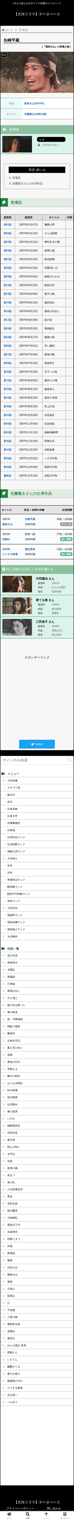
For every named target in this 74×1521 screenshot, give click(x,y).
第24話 (8, 337)
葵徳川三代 (13, 1224)
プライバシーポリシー (20, 1508)
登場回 (16, 177)
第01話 (8, 224)
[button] (69, 760)
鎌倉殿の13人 (15, 1380)
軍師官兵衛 (13, 1324)
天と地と (12, 997)
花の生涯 (12, 955)
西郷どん (12, 1352)
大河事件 (12, 936)
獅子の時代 (13, 1076)
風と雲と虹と (15, 1047)
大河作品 (12, 908)
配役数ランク (15, 886)
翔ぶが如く (13, 1146)
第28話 (8, 363)
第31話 (8, 380)
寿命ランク (13, 900)
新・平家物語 (15, 1019)
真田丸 (11, 1338)
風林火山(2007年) (34, 103)
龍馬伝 (11, 1295)
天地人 (11, 1288)
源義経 (11, 976)
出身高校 (12, 808)
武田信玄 (12, 1132)
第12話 (8, 285)
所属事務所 (13, 823)
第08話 (8, 267)
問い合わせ (54, 1508)
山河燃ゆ (12, 1104)
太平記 (11, 1154)
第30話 (8, 371)
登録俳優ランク (16, 922)
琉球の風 (12, 1168)
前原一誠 (30, 534)
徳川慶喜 (12, 1210)
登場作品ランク (16, 879)
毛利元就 (12, 1203)
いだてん (12, 1359)
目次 (32, 169)
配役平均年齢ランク (18, 893)
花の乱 (11, 1182)
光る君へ (12, 1395)
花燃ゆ (6, 539)
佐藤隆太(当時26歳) (35, 114)
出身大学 (12, 816)
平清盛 (11, 1310)
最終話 (7, 475)
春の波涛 (12, 1111)
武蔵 (9, 1246)
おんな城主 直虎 (16, 1345)
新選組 (11, 1253)
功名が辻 (12, 1267)
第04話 (8, 250)
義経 (9, 1260)
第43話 (8, 415)
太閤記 (11, 969)
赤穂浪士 (12, 962)
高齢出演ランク (16, 851)
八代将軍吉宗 (15, 1189)
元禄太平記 (13, 1040)
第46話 (8, 441)
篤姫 (9, 1281)
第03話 (8, 241)
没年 (9, 872)
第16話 (8, 311)
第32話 (8, 389)
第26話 (8, 345)
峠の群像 (12, 1090)
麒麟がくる (13, 1366)
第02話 (8, 233)
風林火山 (7, 524)
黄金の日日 (13, 1061)
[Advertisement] (37, 697)
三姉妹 (11, 983)
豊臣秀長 (30, 549)
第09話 (8, 276)
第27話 (8, 354)
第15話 (8, 302)
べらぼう (12, 1402)
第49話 (8, 466)
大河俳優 (12, 780)
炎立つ (11, 1175)
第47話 (8, 449)
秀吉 (9, 1196)
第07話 (8, 259)
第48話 (8, 458)
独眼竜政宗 (13, 1125)
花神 (9, 1054)
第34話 (8, 397)
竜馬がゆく (13, 990)
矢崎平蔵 (30, 519)
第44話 (8, 423)
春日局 (11, 1139)
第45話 (8, 432)
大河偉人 (12, 858)
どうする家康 (10, 554)
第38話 (8, 406)
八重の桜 (12, 1317)
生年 (9, 865)
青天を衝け (13, 1373)
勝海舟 (11, 1033)
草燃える (12, 1069)
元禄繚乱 (12, 1217)
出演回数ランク (16, 844)
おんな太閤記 (15, 1083)
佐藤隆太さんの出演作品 (27, 183)
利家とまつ (13, 1238)
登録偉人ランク (16, 929)
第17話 (8, 319)
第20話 (8, 328)
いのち (11, 1118)
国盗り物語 (13, 1026)
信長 (9, 1161)
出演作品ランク (16, 837)
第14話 (8, 293)
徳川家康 (12, 1097)
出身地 (11, 830)
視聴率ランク (15, 915)
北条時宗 (12, 1231)
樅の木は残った (16, 1005)
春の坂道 (12, 1012)
